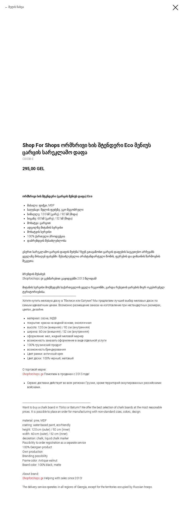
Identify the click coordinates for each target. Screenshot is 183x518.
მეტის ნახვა (16, 7)
